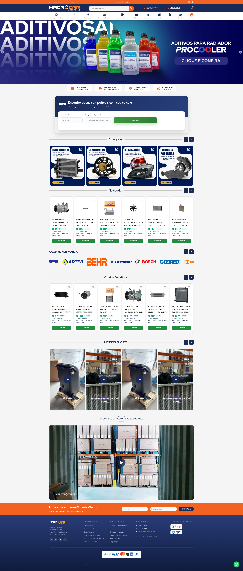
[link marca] (72, 262)
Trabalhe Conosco (90, 542)
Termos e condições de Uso (94, 538)
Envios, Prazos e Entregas (118, 535)
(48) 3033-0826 (143, 525)
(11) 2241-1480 (143, 528)
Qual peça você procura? (93, 115)
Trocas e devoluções (117, 532)
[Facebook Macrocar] (192, 2)
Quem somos (88, 525)
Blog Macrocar (89, 532)
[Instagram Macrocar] (189, 2)
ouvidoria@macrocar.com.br (147, 532)
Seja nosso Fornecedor (92, 535)
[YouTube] (60, 539)
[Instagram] (56, 539)
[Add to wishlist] (68, 200)
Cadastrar (186, 509)
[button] (67, 379)
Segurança (114, 542)
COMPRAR (61, 241)
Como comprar (115, 529)
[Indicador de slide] (118, 81)
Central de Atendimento (118, 525)
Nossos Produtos (89, 529)
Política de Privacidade (118, 538)
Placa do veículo (66, 115)
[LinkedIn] (65, 539)
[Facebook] (51, 539)
